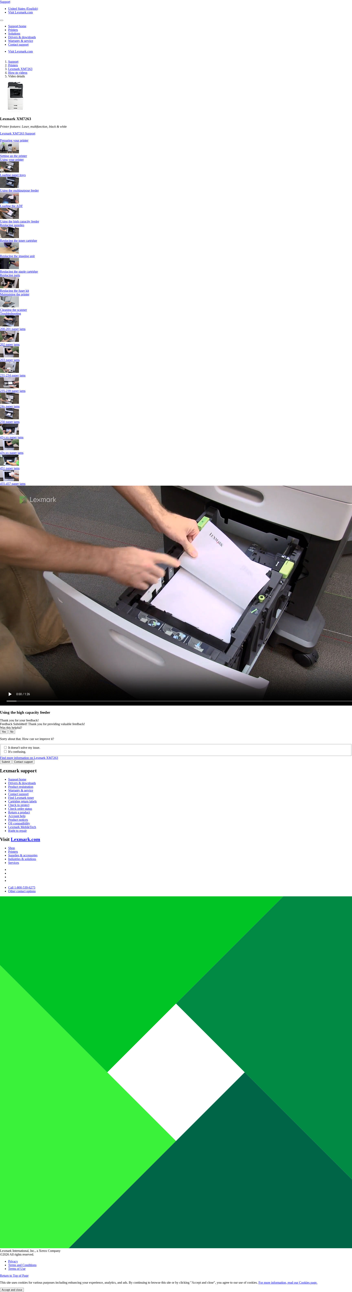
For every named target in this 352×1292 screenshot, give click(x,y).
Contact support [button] (18, 44)
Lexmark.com (25, 839)
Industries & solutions (22, 859)
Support (13, 61)
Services (13, 862)
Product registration (20, 786)
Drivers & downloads (22, 783)
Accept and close (12, 1289)
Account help (16, 816)
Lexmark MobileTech (22, 827)
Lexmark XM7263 (20, 69)
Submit (6, 761)
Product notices (18, 819)
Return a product (19, 812)
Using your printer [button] (12, 159)
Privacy (13, 1261)
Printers (13, 65)
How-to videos (17, 72)
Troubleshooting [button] (10, 313)
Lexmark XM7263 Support (17, 133)
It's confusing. (17, 751)
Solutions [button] (14, 33)
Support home (17, 779)
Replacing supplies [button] (12, 225)
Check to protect (18, 805)
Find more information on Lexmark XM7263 (29, 758)
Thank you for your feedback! (19, 720)
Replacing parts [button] (10, 275)
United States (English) (23, 8)
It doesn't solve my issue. (24, 747)
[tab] (176, 140)
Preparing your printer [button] (14, 140)
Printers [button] (13, 30)
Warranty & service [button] (20, 41)
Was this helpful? (11, 727)
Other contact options (22, 891)
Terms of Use (16, 1268)
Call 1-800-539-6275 (21, 887)
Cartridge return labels (22, 801)
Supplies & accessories (22, 855)
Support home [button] (17, 26)
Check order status (20, 808)
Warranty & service (20, 790)
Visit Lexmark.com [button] (20, 12)
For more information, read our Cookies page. (287, 1282)
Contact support (23, 761)
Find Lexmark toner (21, 797)
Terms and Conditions (22, 1265)
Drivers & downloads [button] (22, 37)
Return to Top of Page (14, 1275)
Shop (11, 848)
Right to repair (17, 830)
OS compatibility (19, 823)
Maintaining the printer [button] (14, 294)
